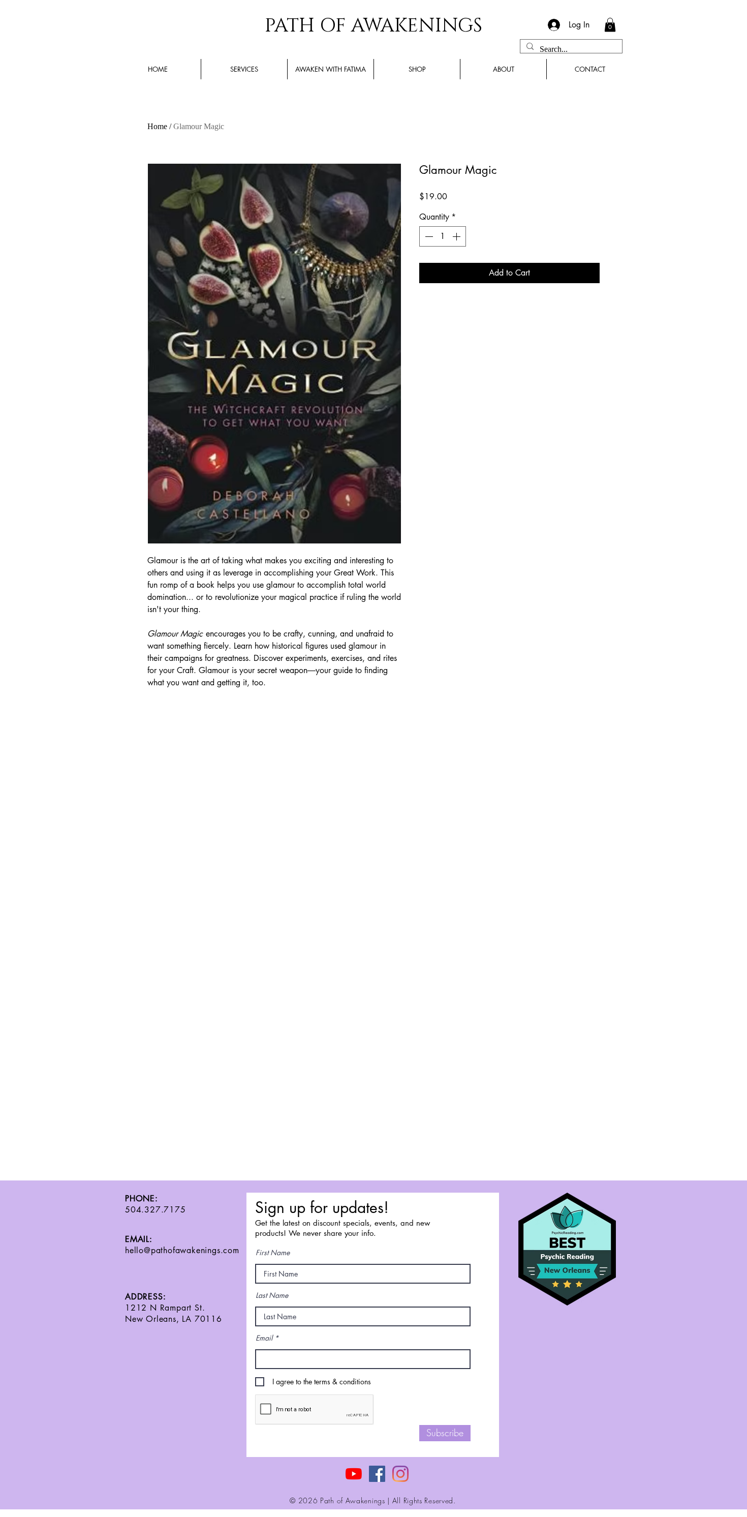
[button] (610, 25)
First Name (273, 1252)
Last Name (272, 1295)
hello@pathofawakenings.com (182, 1250)
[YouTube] (354, 1474)
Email (264, 1338)
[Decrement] (428, 236)
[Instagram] (400, 1474)
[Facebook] (377, 1474)
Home (157, 126)
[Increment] (457, 236)
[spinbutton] (442, 236)
